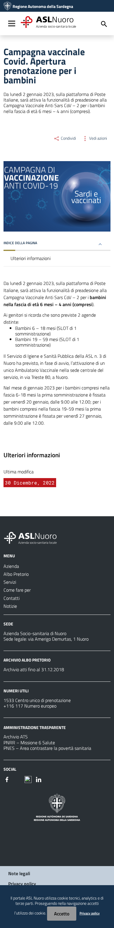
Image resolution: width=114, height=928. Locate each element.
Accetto (61, 913)
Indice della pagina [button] (20, 243)
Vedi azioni (97, 138)
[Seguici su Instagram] (17, 778)
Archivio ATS (16, 736)
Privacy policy (22, 883)
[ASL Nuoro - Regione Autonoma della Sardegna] (34, 536)
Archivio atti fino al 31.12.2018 (34, 669)
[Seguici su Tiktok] (28, 778)
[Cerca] (104, 24)
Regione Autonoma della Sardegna (43, 6)
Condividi (68, 138)
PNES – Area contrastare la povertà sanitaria (47, 748)
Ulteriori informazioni (31, 258)
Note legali (19, 873)
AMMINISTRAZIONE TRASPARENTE (35, 727)
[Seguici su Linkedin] (38, 778)
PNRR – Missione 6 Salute (29, 742)
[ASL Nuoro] (7, 6)
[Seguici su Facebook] (7, 778)
